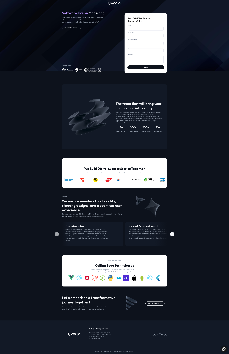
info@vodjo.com (97, 338)
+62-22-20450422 (99, 336)
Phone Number (132, 39)
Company (130, 47)
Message (130, 54)
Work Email (131, 32)
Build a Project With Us (70, 27)
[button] (172, 234)
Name (129, 25)
